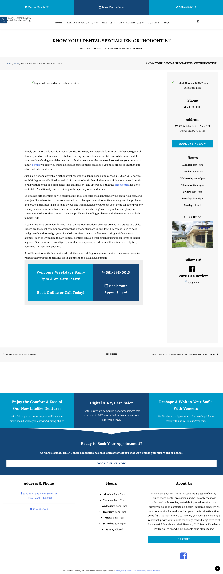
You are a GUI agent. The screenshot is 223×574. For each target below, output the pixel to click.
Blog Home (111, 354)
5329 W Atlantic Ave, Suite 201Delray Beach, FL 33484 (39, 495)
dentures (37, 416)
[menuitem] (59, 23)
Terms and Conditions (136, 571)
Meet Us (107, 22)
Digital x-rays (90, 410)
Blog (167, 22)
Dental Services (130, 22)
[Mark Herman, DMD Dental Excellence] (19, 23)
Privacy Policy (120, 571)
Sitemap (156, 571)
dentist (36, 164)
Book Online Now (112, 7)
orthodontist (122, 184)
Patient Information (81, 22)
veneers (200, 420)
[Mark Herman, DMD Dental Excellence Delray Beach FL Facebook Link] (192, 270)
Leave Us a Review (192, 276)
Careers (184, 539)
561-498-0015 (187, 7)
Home (59, 22)
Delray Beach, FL (38, 7)
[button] (198, 21)
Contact (153, 22)
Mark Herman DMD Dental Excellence (125, 48)
